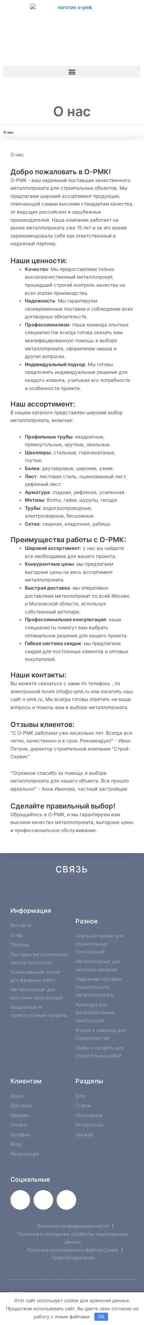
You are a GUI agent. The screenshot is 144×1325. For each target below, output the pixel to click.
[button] (72, 71)
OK (101, 1316)
